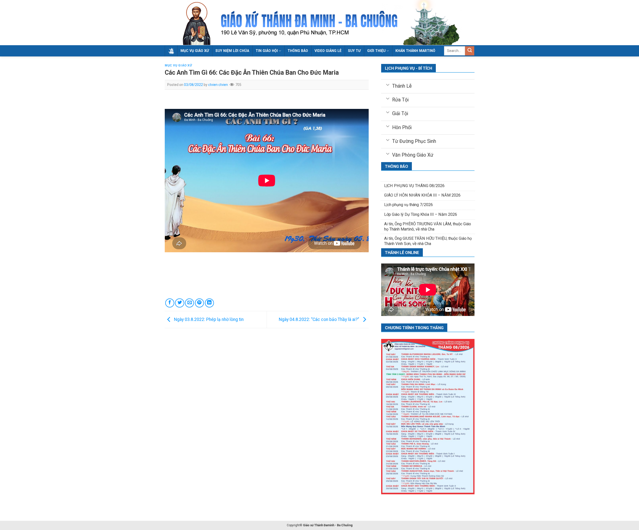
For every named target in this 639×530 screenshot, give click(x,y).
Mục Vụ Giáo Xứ (194, 51)
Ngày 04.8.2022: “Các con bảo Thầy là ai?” (319, 319)
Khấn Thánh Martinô (415, 51)
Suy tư (354, 51)
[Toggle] (387, 84)
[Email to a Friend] (189, 302)
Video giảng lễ (328, 51)
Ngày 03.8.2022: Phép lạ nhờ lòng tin (208, 319)
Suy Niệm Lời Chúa (232, 51)
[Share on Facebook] (169, 302)
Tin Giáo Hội (267, 51)
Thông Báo (298, 51)
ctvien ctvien (218, 85)
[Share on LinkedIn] (209, 302)
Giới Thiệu (376, 51)
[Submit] (469, 50)
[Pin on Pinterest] (199, 302)
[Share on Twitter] (179, 302)
